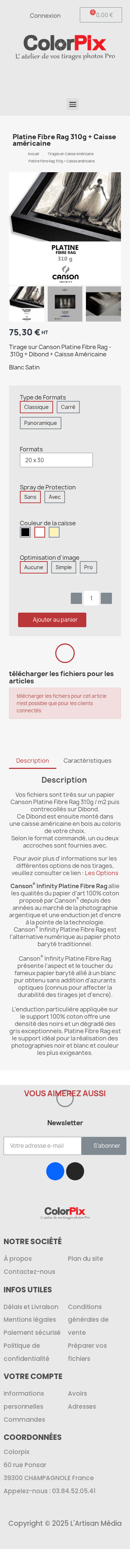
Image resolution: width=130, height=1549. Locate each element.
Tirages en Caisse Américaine (71, 154)
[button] (96, 77)
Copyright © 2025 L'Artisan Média (65, 1523)
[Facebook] (55, 1171)
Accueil (33, 154)
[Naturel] (54, 532)
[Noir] (25, 532)
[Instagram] (75, 1171)
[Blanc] (39, 532)
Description (32, 761)
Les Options (101, 873)
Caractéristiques (88, 761)
